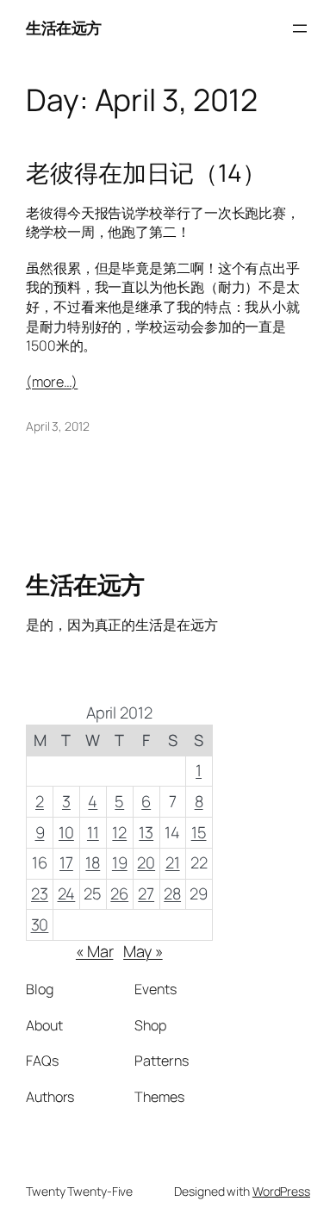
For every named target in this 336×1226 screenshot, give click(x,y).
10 (66, 832)
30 (40, 924)
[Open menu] (299, 28)
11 (93, 832)
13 (146, 832)
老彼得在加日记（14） (146, 173)
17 (66, 862)
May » (143, 951)
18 (92, 862)
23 (39, 893)
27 (146, 893)
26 (119, 893)
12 (119, 832)
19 (120, 862)
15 (199, 832)
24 (67, 893)
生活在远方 (64, 27)
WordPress (281, 1191)
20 (146, 862)
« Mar (95, 951)
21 (172, 862)
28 (172, 893)
